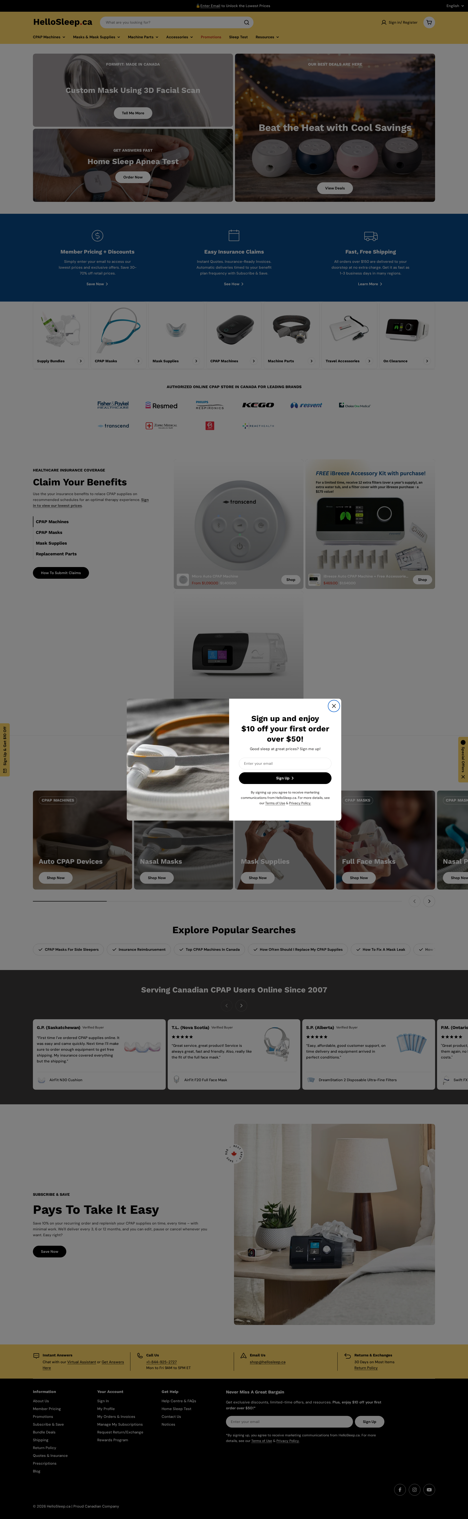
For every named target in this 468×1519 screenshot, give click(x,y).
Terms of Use (275, 803)
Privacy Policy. (300, 803)
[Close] (334, 706)
